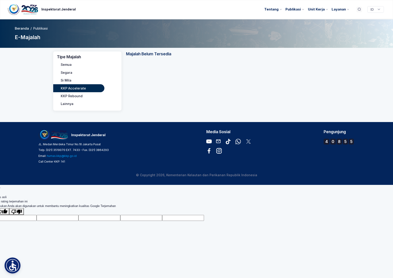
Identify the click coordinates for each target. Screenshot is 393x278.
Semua (66, 64)
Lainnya (67, 104)
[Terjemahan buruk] (16, 211)
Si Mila (66, 80)
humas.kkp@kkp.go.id (62, 156)
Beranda (22, 28)
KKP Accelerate (73, 88)
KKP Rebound (72, 96)
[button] (12, 265)
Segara (66, 72)
